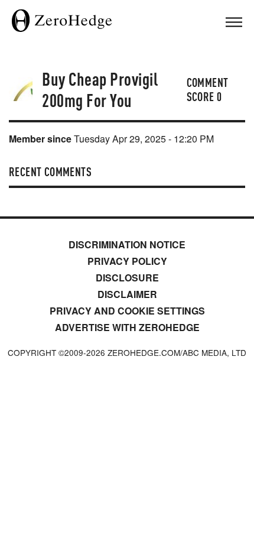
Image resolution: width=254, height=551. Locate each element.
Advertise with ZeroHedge (127, 327)
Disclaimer (127, 294)
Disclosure (127, 277)
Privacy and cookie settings (127, 310)
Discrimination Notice (127, 244)
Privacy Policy (127, 261)
